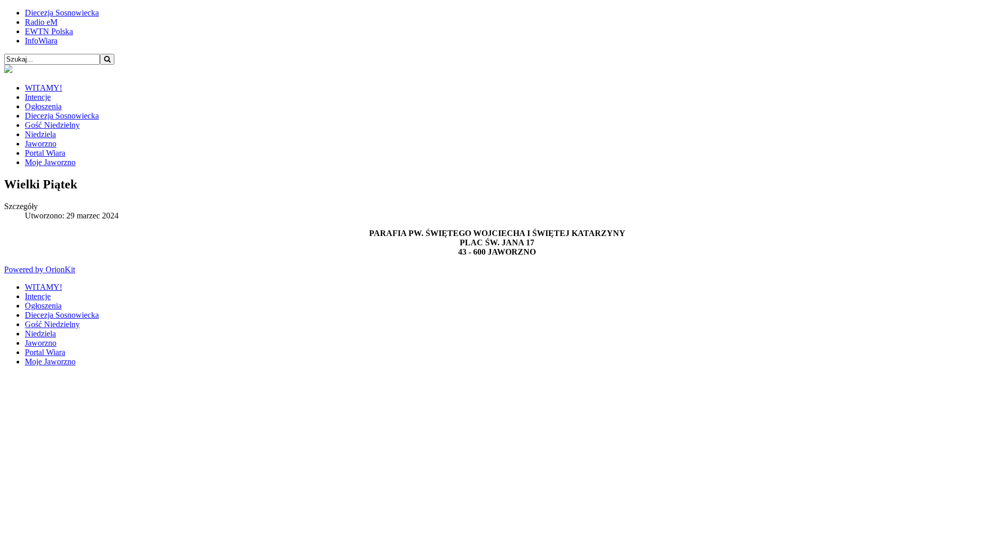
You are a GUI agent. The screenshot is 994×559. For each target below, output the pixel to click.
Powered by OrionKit (39, 269)
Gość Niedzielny (52, 125)
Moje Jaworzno (50, 162)
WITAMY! (43, 87)
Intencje (38, 97)
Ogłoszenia (43, 106)
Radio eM (41, 22)
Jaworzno (40, 143)
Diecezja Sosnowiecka (62, 12)
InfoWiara (41, 40)
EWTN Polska (49, 31)
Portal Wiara (45, 153)
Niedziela (40, 134)
